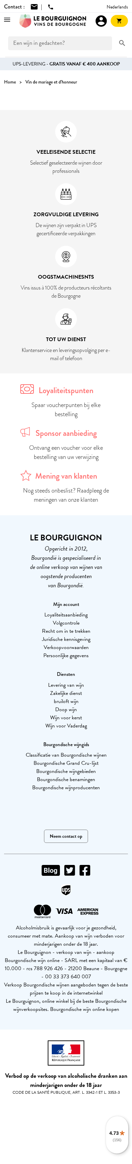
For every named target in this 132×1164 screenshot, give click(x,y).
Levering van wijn (66, 685)
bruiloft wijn (66, 701)
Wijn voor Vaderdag (66, 726)
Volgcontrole (66, 623)
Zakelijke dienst (66, 693)
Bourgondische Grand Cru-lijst (66, 763)
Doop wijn (66, 709)
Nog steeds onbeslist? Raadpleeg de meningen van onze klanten (66, 495)
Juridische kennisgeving (66, 639)
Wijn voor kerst (66, 718)
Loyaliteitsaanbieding (66, 615)
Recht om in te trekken (66, 631)
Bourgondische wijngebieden (66, 771)
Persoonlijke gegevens (66, 655)
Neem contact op (66, 836)
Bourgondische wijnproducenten (66, 787)
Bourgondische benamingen (66, 779)
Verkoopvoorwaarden (66, 647)
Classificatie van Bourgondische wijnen (66, 755)
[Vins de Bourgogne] (52, 21)
